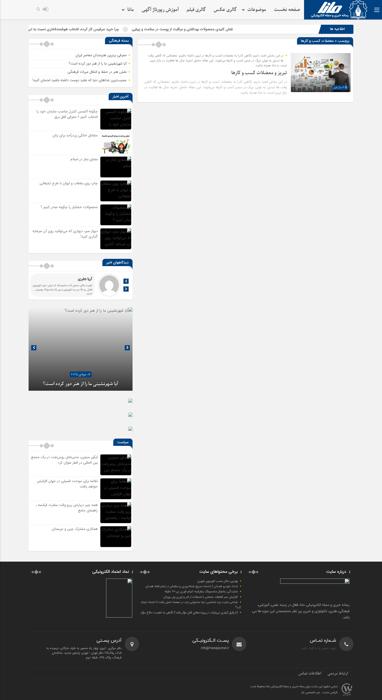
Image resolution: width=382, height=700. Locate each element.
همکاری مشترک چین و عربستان (75, 529)
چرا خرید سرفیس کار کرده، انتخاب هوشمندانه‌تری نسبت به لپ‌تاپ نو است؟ (86, 29)
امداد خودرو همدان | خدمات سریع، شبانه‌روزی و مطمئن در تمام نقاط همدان (191, 586)
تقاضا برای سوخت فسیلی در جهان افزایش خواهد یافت (67, 483)
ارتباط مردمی (337, 673)
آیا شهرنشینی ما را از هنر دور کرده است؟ (98, 63)
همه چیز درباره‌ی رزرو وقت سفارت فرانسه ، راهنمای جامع (67, 507)
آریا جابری (85, 279)
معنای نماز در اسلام (84, 159)
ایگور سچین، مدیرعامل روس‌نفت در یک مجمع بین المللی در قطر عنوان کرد (64, 459)
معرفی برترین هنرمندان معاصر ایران (101, 55)
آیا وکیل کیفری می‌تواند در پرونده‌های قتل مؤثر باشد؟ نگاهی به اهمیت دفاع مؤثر (189, 612)
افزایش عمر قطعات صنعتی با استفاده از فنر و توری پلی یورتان (200, 597)
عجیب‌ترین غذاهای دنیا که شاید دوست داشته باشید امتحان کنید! (79, 80)
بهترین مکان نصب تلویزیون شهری (217, 581)
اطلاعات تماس (309, 673)
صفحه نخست (287, 9)
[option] (81, 349)
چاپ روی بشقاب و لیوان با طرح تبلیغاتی (68, 183)
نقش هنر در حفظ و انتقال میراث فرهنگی (97, 72)
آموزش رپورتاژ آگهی (160, 9)
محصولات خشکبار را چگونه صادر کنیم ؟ (69, 207)
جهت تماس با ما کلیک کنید (318, 648)
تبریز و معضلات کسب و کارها (259, 72)
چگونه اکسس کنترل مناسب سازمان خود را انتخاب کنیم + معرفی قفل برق (67, 114)
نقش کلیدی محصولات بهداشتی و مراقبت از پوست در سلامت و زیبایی (204, 29)
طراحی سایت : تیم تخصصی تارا (319, 692)
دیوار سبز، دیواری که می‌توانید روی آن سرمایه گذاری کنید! (65, 233)
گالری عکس (225, 9)
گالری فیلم (196, 9)
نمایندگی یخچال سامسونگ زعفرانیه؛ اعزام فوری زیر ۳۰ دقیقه (201, 591)
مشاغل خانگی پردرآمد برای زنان (75, 135)
